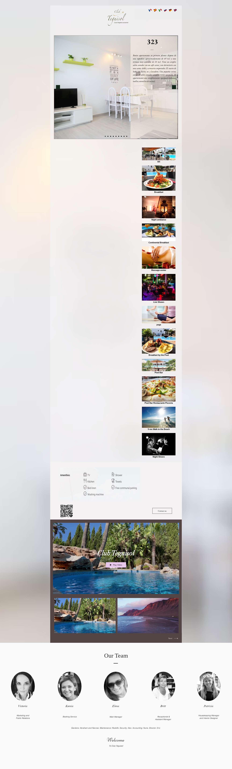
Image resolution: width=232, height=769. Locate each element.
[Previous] (58, 87)
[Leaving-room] (113, 136)
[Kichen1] (110, 136)
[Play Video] (85, 615)
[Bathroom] (118, 136)
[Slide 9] (126, 136)
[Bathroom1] (121, 136)
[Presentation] (105, 136)
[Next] (174, 87)
